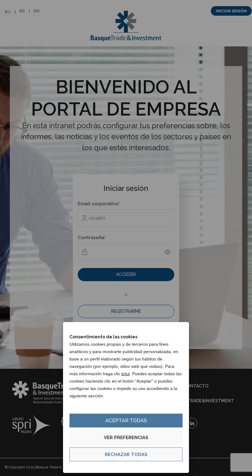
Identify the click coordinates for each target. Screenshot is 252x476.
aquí (125, 373)
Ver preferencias (126, 437)
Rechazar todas (126, 454)
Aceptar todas (126, 420)
